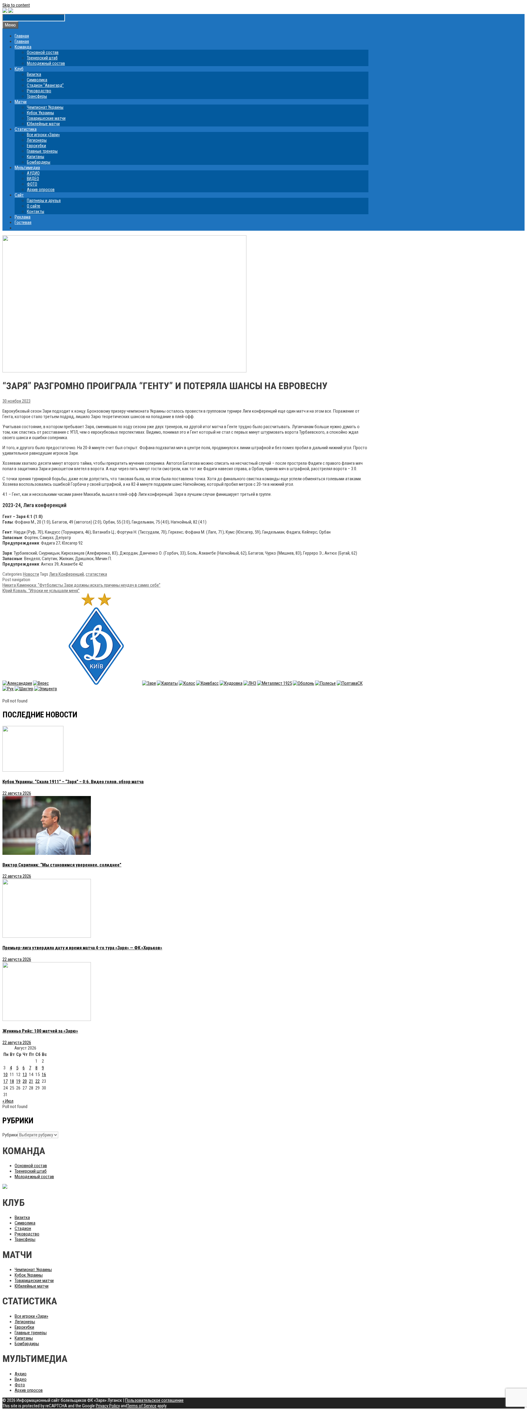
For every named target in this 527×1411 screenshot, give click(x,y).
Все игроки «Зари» (43, 134)
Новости (31, 574)
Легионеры (37, 140)
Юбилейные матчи (43, 123)
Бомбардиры (38, 162)
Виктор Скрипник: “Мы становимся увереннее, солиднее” (61, 865)
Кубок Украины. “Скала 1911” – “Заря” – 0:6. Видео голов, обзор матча (73, 781)
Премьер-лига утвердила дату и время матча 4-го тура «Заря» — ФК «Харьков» (82, 948)
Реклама (22, 217)
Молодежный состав (46, 63)
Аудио (21, 1374)
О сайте (33, 206)
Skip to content (16, 5)
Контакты (35, 211)
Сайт (19, 195)
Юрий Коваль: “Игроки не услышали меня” (41, 590)
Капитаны (35, 156)
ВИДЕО (33, 178)
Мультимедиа (27, 167)
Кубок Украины (40, 112)
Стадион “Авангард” (45, 85)
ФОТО (32, 184)
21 (31, 1081)
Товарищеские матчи (46, 118)
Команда (23, 47)
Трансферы (37, 96)
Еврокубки (36, 145)
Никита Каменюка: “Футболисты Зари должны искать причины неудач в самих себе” (81, 585)
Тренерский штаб (42, 57)
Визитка (34, 74)
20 (25, 1081)
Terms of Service (141, 1406)
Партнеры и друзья (44, 200)
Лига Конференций (66, 574)
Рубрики (10, 1135)
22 (37, 1081)
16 (44, 1074)
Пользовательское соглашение (154, 1400)
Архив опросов (41, 189)
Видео (21, 1379)
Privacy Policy (108, 1406)
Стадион (23, 1228)
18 (12, 1081)
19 (18, 1081)
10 (5, 1074)
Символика (37, 79)
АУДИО (33, 173)
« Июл (7, 1101)
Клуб (19, 69)
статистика (96, 574)
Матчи (21, 102)
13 (25, 1074)
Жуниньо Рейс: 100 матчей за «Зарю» (40, 1031)
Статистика (26, 129)
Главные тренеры (42, 151)
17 (5, 1081)
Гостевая (23, 222)
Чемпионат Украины (45, 107)
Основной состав (43, 52)
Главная (22, 36)
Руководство (39, 90)
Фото (20, 1385)
